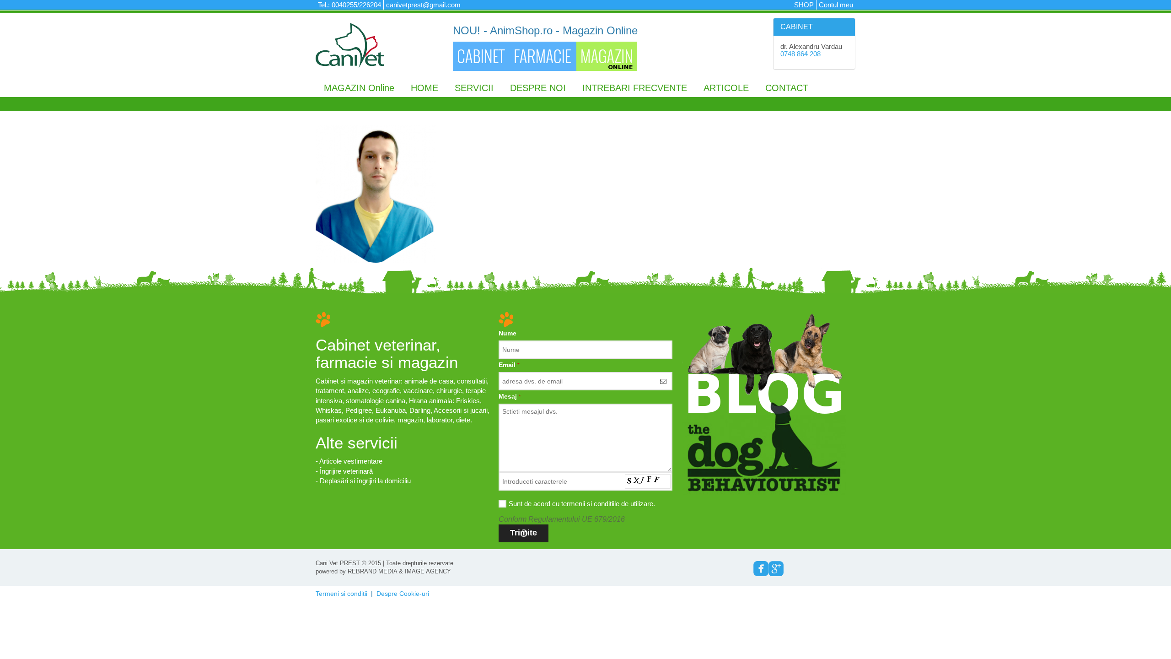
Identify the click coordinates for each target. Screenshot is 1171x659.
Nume (507, 333)
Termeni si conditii (341, 593)
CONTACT (786, 88)
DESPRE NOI (538, 88)
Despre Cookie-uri (402, 593)
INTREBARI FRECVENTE (634, 88)
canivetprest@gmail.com (423, 5)
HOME (424, 88)
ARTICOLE (726, 88)
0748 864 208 (800, 54)
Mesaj (510, 396)
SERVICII (474, 88)
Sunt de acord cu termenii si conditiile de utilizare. (582, 504)
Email (509, 364)
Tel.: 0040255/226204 (349, 5)
